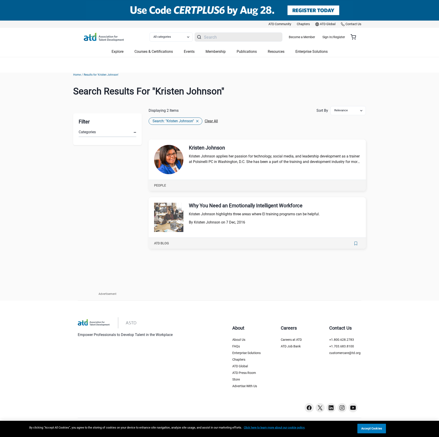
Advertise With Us (244, 386)
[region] (219, 429)
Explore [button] (117, 51)
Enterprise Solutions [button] (311, 51)
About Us (238, 339)
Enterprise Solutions (246, 353)
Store (236, 379)
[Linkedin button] (331, 407)
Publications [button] (247, 51)
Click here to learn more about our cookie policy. (274, 427)
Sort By (322, 110)
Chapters (238, 359)
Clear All (211, 121)
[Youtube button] (353, 407)
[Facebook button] (309, 407)
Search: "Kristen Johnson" (173, 121)
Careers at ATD (291, 339)
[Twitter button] (320, 407)
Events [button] (189, 51)
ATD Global (240, 366)
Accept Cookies (371, 428)
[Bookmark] (355, 243)
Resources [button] (276, 51)
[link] (279, 24)
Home (77, 74)
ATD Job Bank (291, 346)
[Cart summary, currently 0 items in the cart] (355, 37)
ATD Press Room (244, 373)
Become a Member (302, 37)
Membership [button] (216, 51)
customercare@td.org (345, 353)
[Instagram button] (342, 407)
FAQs (236, 346)
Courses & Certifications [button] (153, 51)
